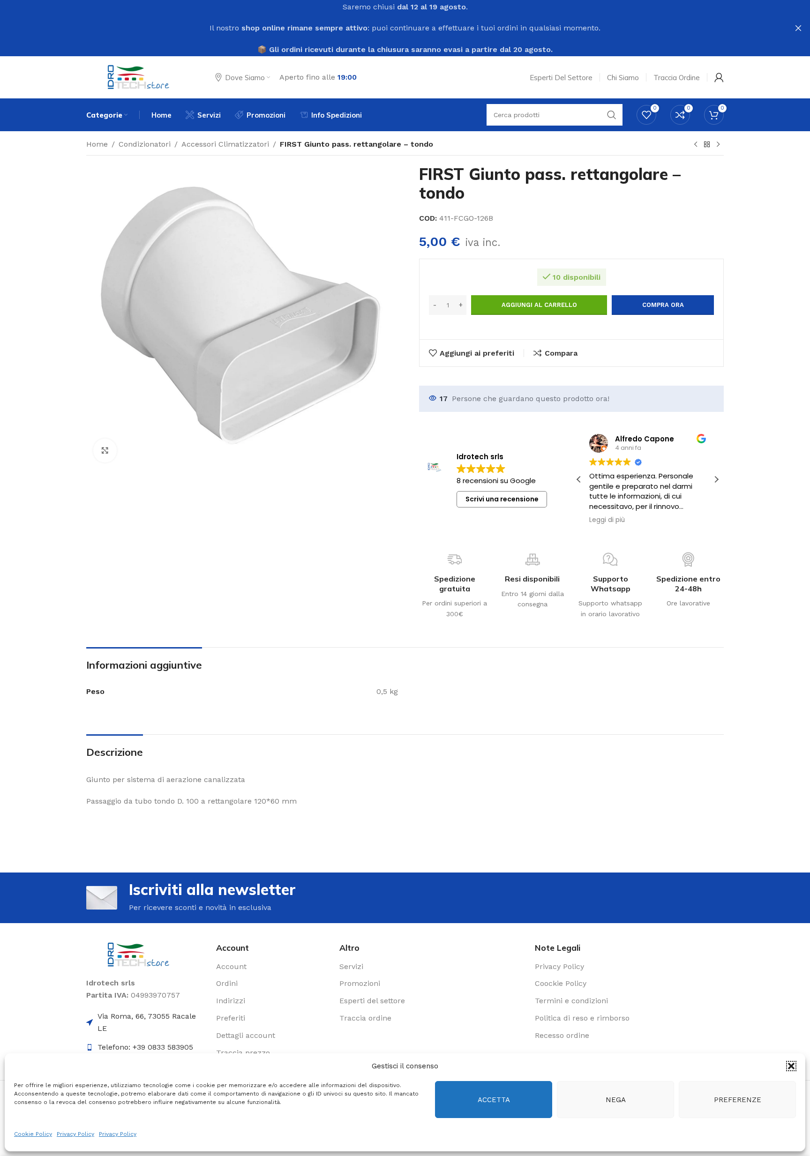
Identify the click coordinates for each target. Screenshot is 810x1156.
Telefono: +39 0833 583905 (145, 1047)
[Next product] (718, 144)
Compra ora (663, 304)
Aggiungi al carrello (539, 304)
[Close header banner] (798, 28)
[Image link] (139, 954)
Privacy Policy (75, 1134)
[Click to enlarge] (105, 450)
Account (231, 966)
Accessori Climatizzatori (225, 144)
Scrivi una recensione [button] (502, 499)
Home (97, 144)
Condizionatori (145, 144)
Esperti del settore (372, 1000)
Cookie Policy (33, 1134)
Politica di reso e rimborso (582, 1018)
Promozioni (359, 983)
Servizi (351, 966)
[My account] (719, 77)
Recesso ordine (562, 1035)
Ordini (227, 983)
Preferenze (737, 1100)
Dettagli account (245, 1035)
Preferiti (230, 1018)
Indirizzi (230, 1000)
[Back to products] (706, 144)
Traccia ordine (365, 1018)
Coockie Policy (560, 983)
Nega (616, 1100)
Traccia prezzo (243, 1052)
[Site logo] (139, 76)
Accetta (494, 1100)
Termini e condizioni (571, 1000)
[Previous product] (695, 144)
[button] (791, 1066)
